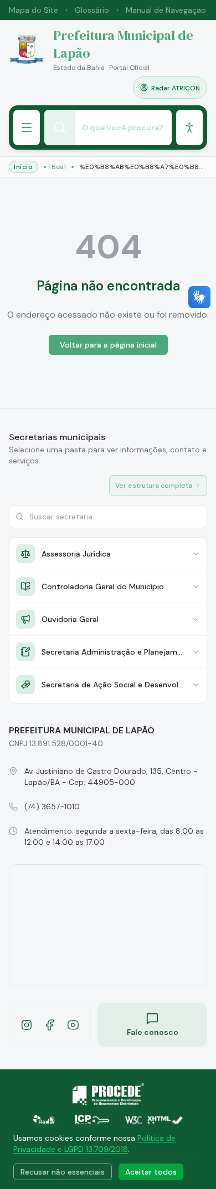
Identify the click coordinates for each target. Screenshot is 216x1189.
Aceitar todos (151, 1172)
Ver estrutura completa (153, 485)
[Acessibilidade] (189, 127)
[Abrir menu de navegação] (26, 127)
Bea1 (59, 166)
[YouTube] (73, 1025)
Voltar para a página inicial (108, 345)
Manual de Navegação (166, 10)
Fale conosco (152, 1032)
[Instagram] (26, 1025)
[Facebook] (50, 1025)
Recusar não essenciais (62, 1172)
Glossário (92, 10)
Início (23, 166)
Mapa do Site (33, 10)
